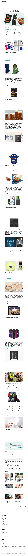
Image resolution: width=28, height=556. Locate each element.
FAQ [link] (8, 546)
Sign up (20, 447)
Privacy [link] (18, 546)
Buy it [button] (7, 85)
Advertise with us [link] (7, 547)
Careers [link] (13, 546)
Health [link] (3, 519)
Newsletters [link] (4, 524)
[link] (4, 1)
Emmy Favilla (9, 29)
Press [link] (10, 546)
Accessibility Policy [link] (22, 546)
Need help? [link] (3, 549)
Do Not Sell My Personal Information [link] (16, 547)
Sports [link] (3, 521)
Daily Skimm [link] (4, 518)
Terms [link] (15, 546)
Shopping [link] (4, 523)
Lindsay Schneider (14, 29)
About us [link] (3, 546)
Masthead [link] (6, 546)
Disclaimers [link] (3, 547)
